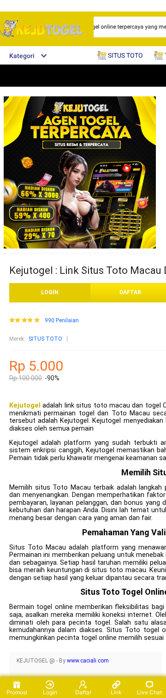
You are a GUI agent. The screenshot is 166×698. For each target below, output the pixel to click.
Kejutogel (25, 405)
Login (50, 692)
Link (116, 692)
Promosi (16, 692)
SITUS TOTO (45, 339)
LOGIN (50, 292)
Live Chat (149, 692)
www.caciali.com (88, 660)
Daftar (83, 692)
